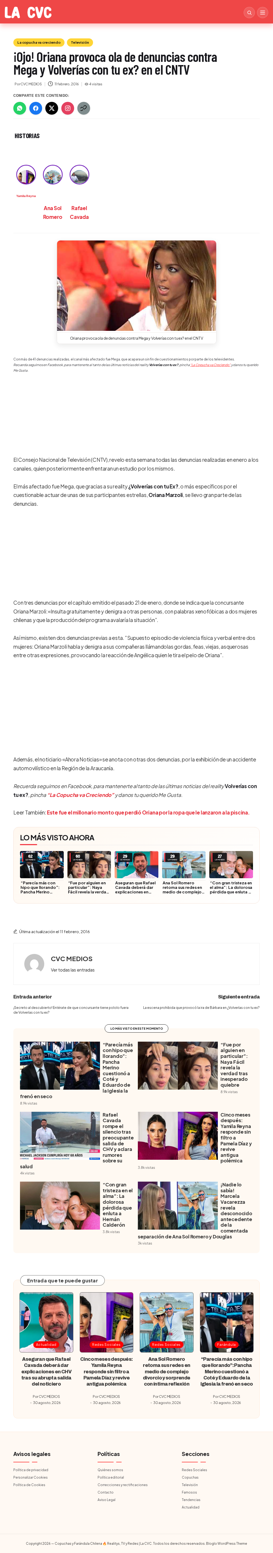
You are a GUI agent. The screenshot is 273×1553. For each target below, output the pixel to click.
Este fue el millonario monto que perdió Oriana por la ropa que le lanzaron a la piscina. (148, 812)
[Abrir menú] (262, 12)
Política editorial (111, 1477)
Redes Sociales (106, 1344)
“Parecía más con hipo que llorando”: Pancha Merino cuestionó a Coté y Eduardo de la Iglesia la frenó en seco (41, 894)
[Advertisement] (134, 408)
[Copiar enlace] (83, 108)
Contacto (106, 1492)
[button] (136, 285)
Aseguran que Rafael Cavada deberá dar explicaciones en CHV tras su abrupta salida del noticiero (135, 891)
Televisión (80, 42)
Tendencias (191, 1500)
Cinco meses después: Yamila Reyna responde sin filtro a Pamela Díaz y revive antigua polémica (106, 1372)
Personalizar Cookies (30, 1477)
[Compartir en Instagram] (67, 108)
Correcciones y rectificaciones (123, 1485)
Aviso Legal (106, 1500)
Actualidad (46, 1344)
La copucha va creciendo (39, 42)
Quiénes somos (110, 1470)
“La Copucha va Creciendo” (210, 365)
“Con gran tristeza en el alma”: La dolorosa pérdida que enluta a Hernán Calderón (231, 889)
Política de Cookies (29, 1485)
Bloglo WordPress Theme (226, 1544)
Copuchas (190, 1477)
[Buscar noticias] (249, 12)
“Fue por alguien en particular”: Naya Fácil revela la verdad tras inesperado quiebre (88, 891)
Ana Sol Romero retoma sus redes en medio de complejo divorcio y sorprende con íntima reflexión (183, 891)
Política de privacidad (30, 1470)
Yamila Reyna (25, 196)
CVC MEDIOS (72, 958)
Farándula (226, 1344)
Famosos (189, 1492)
